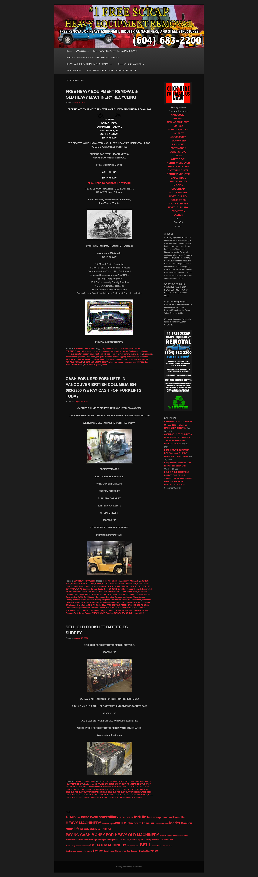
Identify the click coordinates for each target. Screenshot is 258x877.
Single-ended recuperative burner (79, 851)
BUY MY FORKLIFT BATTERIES (116, 781)
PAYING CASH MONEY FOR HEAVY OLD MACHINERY (120, 784)
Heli (94, 594)
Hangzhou (142, 591)
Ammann (125, 580)
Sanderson (85, 607)
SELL (79, 610)
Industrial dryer (108, 823)
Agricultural (108, 348)
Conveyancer (85, 586)
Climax (146, 583)
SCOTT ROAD (178, 200)
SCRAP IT (110, 607)
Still (119, 610)
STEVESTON (178, 211)
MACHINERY (71, 359)
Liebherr (76, 599)
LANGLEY (178, 133)
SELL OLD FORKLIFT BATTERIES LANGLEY (131, 789)
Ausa (68, 583)
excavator (77, 353)
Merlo (124, 599)
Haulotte (69, 594)
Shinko (97, 610)
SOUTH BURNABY (178, 203)
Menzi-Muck (116, 599)
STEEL (141, 362)
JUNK (80, 597)
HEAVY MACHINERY (82, 594)
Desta (100, 589)
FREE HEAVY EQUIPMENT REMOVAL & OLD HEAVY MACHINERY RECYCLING (176, 453)
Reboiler (118, 839)
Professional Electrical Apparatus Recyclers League (86, 839)
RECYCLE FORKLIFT (74, 362)
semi (135, 362)
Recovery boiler (129, 839)
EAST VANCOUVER (178, 170)
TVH (131, 613)
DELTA (178, 155)
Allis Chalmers (114, 580)
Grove (129, 591)
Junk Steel (90, 356)
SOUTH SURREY (178, 192)
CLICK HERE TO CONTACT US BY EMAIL (109, 183)
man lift (81, 359)
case (131, 348)
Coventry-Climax (99, 586)
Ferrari (145, 589)
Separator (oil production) (162, 846)
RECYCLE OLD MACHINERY (96, 362)
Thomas (88, 613)
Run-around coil (166, 839)
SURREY (178, 126)
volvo (104, 364)
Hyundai (121, 594)
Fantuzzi (129, 589)
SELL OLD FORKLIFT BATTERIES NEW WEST (127, 792)
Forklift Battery (75, 591)
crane (98, 351)
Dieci (106, 589)
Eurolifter (122, 589)
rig (110, 362)
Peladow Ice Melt (166, 835)
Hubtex (99, 594)
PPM (109, 605)
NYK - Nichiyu (140, 602)
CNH (68, 586)
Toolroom (134, 851)
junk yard (100, 356)
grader (139, 353)
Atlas (132, 580)
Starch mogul (109, 851)
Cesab (127, 583)
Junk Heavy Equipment (75, 356)
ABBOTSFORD (178, 137)
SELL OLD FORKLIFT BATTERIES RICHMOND (128, 794)
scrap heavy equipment (122, 362)
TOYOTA (117, 613)
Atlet (137, 580)
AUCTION (144, 580)
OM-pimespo (71, 605)
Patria (84, 605)
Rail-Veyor (111, 839)
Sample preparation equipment (78, 846)
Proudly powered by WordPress (129, 866)
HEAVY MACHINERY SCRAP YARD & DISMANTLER (89, 64)
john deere (147, 353)
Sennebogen (88, 610)
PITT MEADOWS (178, 181)
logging (123, 356)
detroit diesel (116, 351)
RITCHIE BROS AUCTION (138, 605)
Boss (76, 817)
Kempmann (100, 597)
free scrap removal (115, 353)
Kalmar (91, 597)
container (91, 351)
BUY (107, 583)
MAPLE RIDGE (178, 178)
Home (69, 51)
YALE (141, 613)
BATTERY (90, 583)
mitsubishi (104, 359)
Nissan (130, 602)
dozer (125, 351)
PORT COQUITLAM (178, 129)
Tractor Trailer (77, 364)
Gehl (124, 591)
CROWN (73, 589)
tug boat (97, 364)
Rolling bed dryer (152, 839)
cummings (106, 351)
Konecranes (120, 597)
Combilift (74, 586)
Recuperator (140, 839)
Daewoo (86, 589)
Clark (139, 583)
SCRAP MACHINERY (124, 607)
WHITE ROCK (178, 159)
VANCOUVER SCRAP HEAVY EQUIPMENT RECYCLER (111, 70)
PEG (90, 605)
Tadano (145, 610)
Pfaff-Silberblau (99, 605)
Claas (133, 583)
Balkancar (75, 583)
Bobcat (98, 583)
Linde (83, 599)
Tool (128, 851)
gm (134, 353)
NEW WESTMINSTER (178, 122)
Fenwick (137, 589)
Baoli (83, 583)
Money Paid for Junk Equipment (123, 359)
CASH (94, 817)
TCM (76, 613)
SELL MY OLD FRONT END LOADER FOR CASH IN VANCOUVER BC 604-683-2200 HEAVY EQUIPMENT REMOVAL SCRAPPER (178, 478)
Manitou (90, 599)
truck (91, 364)
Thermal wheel (120, 851)
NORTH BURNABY (178, 207)
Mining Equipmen (92, 359)
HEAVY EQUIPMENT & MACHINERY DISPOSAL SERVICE (92, 57)
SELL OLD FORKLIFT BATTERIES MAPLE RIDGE (86, 792)
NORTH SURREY (178, 196)
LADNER (178, 215)
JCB (127, 594)
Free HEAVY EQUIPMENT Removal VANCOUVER (115, 51)
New (113, 602)
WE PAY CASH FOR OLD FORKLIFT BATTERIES (122, 797)
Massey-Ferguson (102, 599)
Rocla (68, 607)
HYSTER (107, 594)
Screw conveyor (133, 846)
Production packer (180, 835)
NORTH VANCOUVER (178, 163)
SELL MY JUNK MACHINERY (131, 64)
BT (103, 583)
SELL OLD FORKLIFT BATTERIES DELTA (94, 789)
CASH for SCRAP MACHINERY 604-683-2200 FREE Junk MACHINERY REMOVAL (178, 424)
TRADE (125, 613)
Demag (94, 589)
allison (116, 348)
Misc (130, 599)
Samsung (76, 607)
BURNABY (178, 118)
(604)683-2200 (82, 51)
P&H (79, 605)
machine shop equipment (137, 356)
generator (128, 353)
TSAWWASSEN (178, 141)
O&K (148, 602)
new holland (143, 359)
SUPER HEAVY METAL (131, 610)
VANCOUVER (178, 115)
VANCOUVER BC (74, 70)
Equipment (133, 351)
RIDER (124, 605)
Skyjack (104, 610)
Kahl (85, 597)
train (86, 364)
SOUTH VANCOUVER (178, 174)
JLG (132, 594)
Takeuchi (69, 613)
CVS (80, 589)
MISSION (178, 185)
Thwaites (109, 613)
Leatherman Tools (162, 823)
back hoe (124, 348)
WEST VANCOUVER (178, 166)
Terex (81, 613)
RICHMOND (178, 144)
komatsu (108, 356)
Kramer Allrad (132, 597)
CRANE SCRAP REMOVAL (118, 586)
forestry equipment (91, 353)
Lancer (142, 597)
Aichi (105, 580)
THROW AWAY (98, 613)
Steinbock (113, 610)
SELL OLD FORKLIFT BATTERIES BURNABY (102, 786)
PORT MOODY (178, 148)
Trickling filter (144, 851)
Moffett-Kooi (97, 602)
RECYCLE (116, 605)
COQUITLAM (178, 189)
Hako (135, 591)
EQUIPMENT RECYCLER (84, 348)
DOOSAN (113, 589)
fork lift (103, 353)
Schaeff (102, 607)
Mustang (106, 602)
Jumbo (147, 594)
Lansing (69, 599)
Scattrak (94, 607)
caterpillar (81, 351)
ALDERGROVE (178, 152)
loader (116, 356)
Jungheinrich (71, 597)
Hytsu (114, 594)
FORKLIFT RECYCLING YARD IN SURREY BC (101, 591)
